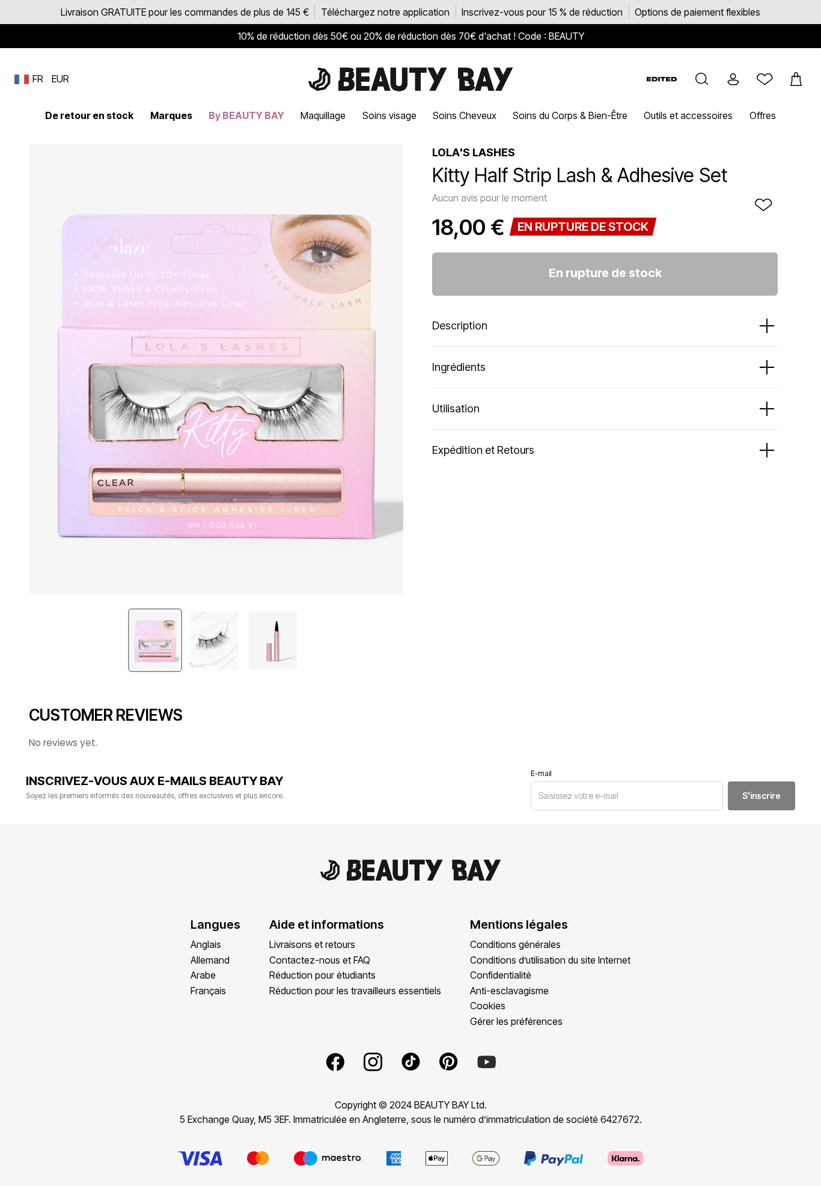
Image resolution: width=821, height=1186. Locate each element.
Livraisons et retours (312, 944)
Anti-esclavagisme (509, 991)
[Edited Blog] (662, 79)
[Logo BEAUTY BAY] (410, 79)
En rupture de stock (605, 273)
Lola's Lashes (473, 152)
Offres (762, 115)
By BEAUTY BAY (246, 115)
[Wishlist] (764, 79)
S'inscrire (761, 795)
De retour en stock (89, 115)
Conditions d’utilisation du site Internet (550, 960)
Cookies (487, 1006)
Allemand (210, 960)
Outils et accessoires (688, 115)
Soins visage (389, 115)
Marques (171, 115)
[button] (702, 79)
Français (208, 991)
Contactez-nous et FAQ (319, 960)
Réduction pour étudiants (322, 975)
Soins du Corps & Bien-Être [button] (570, 115)
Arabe (203, 975)
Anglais (206, 944)
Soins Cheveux (464, 115)
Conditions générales (515, 944)
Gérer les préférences (516, 1021)
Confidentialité (500, 975)
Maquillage (323, 115)
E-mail (541, 773)
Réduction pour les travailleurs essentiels (355, 991)
